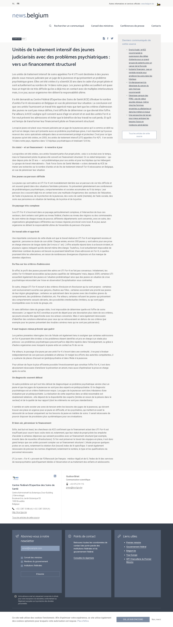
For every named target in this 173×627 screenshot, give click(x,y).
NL (13, 4)
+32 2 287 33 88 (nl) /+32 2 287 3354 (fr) (33, 509)
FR (18, 4)
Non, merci (156, 619)
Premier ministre (133, 542)
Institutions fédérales (33, 565)
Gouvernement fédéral (136, 547)
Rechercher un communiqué (69, 26)
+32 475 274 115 (77, 484)
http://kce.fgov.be (19, 512)
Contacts (156, 26)
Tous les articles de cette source (139, 134)
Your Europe (131, 555)
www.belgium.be (147, 4)
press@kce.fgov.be (74, 487)
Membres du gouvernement (36, 561)
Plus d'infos (83, 621)
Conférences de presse (132, 26)
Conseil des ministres (102, 26)
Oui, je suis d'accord (133, 619)
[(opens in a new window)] (107, 38)
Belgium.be (131, 551)
